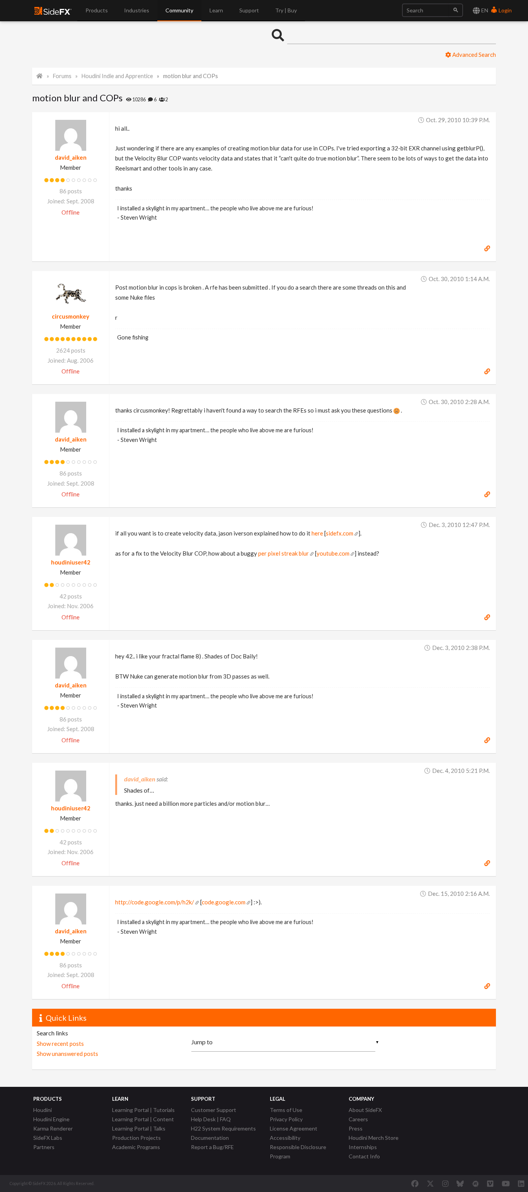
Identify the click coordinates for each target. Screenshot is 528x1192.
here (317, 533)
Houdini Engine (51, 1119)
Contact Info (364, 1156)
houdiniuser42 (70, 562)
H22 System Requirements (223, 1128)
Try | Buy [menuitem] (286, 10)
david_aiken (71, 157)
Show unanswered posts (67, 1053)
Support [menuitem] (249, 10)
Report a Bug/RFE (212, 1147)
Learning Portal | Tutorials (143, 1110)
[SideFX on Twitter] (430, 1183)
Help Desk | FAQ (211, 1119)
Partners (44, 1147)
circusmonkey (70, 316)
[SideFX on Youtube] (506, 1183)
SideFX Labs (47, 1137)
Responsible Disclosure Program (298, 1152)
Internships (363, 1147)
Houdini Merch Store (374, 1137)
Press (356, 1128)
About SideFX (365, 1110)
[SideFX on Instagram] (445, 1183)
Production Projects (136, 1137)
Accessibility (285, 1137)
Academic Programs (136, 1147)
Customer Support (213, 1110)
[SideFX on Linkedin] (521, 1183)
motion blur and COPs (190, 76)
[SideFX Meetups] (475, 1183)
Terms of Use (286, 1110)
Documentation (210, 1137)
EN (484, 10)
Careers (358, 1119)
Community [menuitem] (179, 10)
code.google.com (223, 902)
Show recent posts (60, 1043)
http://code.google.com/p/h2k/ (154, 902)
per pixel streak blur (283, 553)
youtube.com (333, 553)
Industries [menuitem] (136, 10)
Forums (62, 76)
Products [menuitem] (96, 10)
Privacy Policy (286, 1119)
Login (504, 10)
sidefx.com (339, 533)
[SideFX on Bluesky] (460, 1183)
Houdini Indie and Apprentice (117, 76)
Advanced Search (473, 54)
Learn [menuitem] (216, 10)
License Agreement (293, 1128)
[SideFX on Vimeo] (490, 1183)
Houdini (42, 1110)
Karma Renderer (53, 1128)
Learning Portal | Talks (138, 1128)
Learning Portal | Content (143, 1119)
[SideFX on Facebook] (415, 1183)
